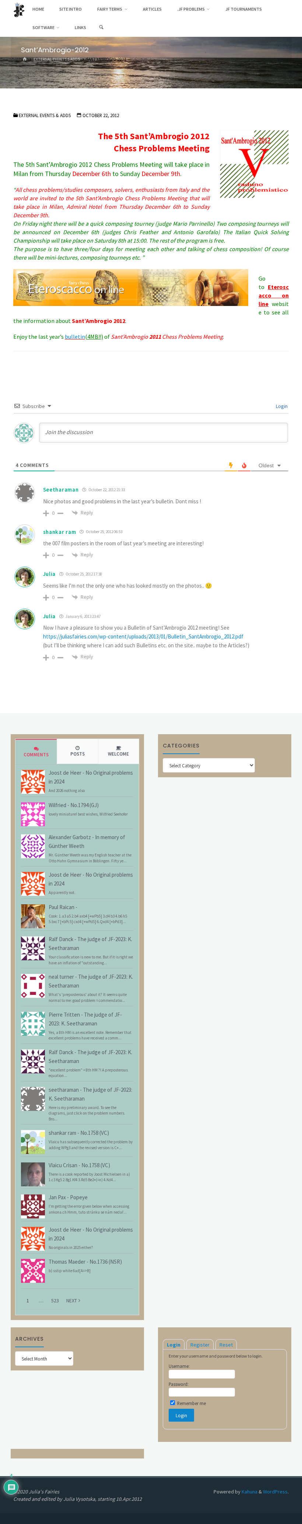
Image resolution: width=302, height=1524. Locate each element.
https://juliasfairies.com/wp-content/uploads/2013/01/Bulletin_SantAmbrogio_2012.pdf (143, 636)
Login (281, 406)
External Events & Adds (57, 59)
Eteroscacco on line (274, 295)
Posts (77, 754)
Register (200, 1344)
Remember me (191, 1403)
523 (55, 1300)
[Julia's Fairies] (19, 9)
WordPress (275, 1491)
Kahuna (248, 1491)
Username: (179, 1366)
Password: (179, 1384)
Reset (226, 1344)
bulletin (75, 336)
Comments (36, 755)
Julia (49, 573)
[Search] (101, 27)
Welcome (118, 754)
